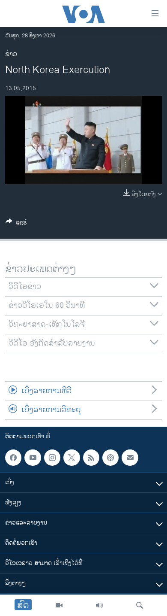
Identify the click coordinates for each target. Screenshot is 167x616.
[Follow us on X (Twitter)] (71, 457)
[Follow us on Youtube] (32, 457)
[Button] (16, 224)
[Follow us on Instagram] (52, 457)
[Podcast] (110, 457)
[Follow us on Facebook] (13, 457)
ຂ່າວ (11, 54)
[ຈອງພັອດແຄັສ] (130, 457)
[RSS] (91, 457)
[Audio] (99, 605)
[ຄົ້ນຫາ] (139, 605)
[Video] (59, 605)
